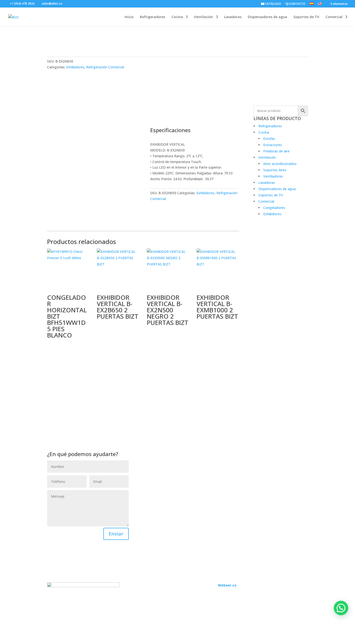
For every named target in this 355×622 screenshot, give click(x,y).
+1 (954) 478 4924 (22, 3)
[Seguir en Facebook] (138, 592)
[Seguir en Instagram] (147, 592)
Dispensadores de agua (267, 17)
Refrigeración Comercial (105, 67)
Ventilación (203, 17)
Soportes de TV (306, 17)
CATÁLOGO (272, 4)
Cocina (177, 17)
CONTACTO (296, 4)
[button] (341, 608)
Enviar (116, 533)
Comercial (334, 17)
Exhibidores (75, 67)
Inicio (129, 17)
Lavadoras (232, 17)
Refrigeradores (152, 17)
